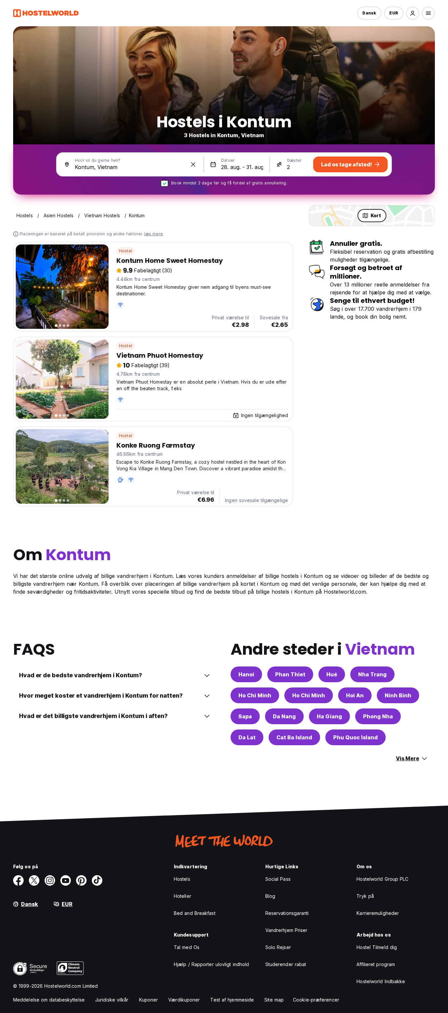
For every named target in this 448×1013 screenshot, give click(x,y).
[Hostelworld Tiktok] (97, 880)
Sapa (245, 716)
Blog (270, 896)
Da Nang (284, 716)
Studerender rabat (285, 964)
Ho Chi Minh (254, 695)
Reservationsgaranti (287, 913)
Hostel (125, 250)
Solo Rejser (278, 947)
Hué (331, 674)
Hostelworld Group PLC (382, 879)
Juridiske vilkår (112, 999)
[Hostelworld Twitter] (34, 880)
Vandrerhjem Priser (286, 930)
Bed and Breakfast (194, 913)
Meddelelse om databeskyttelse (49, 999)
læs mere (153, 233)
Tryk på (365, 896)
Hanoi (246, 674)
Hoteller (182, 896)
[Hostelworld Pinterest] (81, 880)
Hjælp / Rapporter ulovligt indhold (211, 964)
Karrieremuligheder (377, 913)
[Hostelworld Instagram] (50, 880)
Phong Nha (378, 716)
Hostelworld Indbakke (380, 981)
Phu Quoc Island (355, 737)
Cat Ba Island (294, 737)
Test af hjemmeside (232, 999)
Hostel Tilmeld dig (376, 947)
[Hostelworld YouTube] (65, 880)
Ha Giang (329, 716)
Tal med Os (186, 947)
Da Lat (246, 737)
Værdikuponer (184, 999)
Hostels (182, 879)
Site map (274, 999)
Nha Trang (372, 674)
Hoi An (355, 695)
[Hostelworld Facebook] (18, 880)
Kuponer (148, 999)
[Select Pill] (412, 13)
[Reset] (193, 164)
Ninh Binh (398, 695)
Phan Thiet (290, 674)
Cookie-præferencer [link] (316, 999)
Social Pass (278, 879)
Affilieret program (375, 964)
